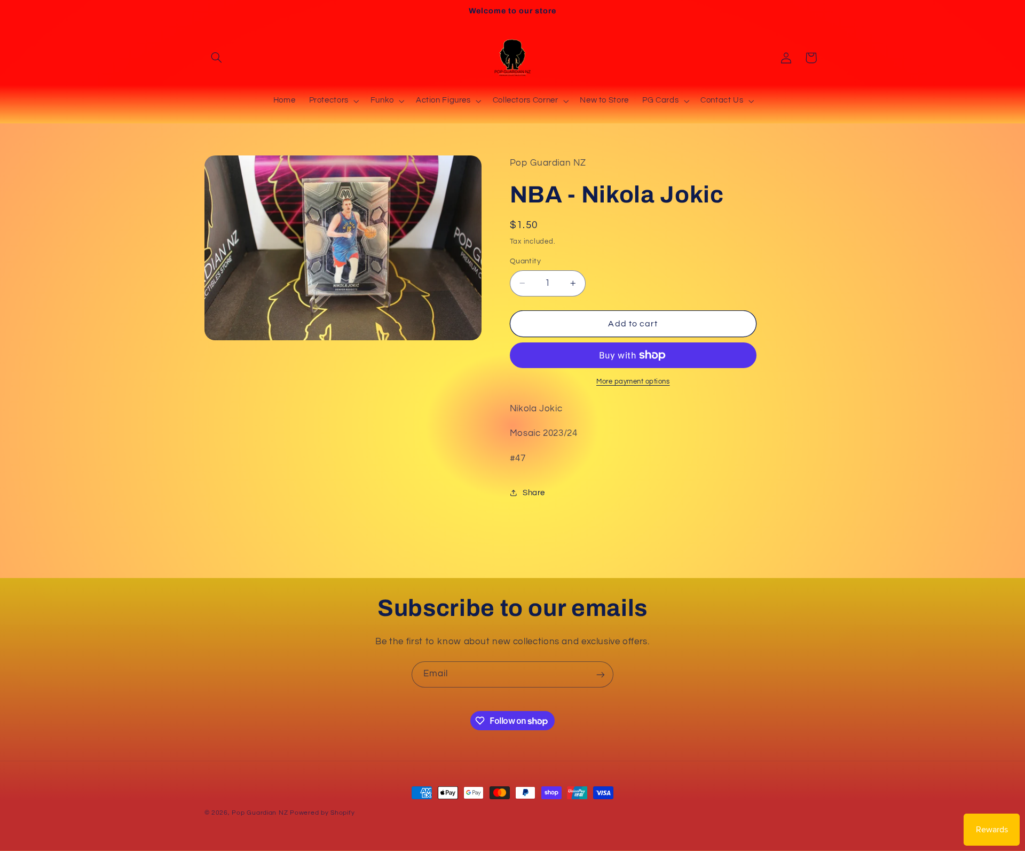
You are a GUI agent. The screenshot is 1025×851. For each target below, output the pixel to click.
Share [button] (534, 493)
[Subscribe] (600, 674)
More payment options (633, 381)
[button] (216, 57)
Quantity (525, 261)
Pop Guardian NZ (260, 813)
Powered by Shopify (322, 813)
